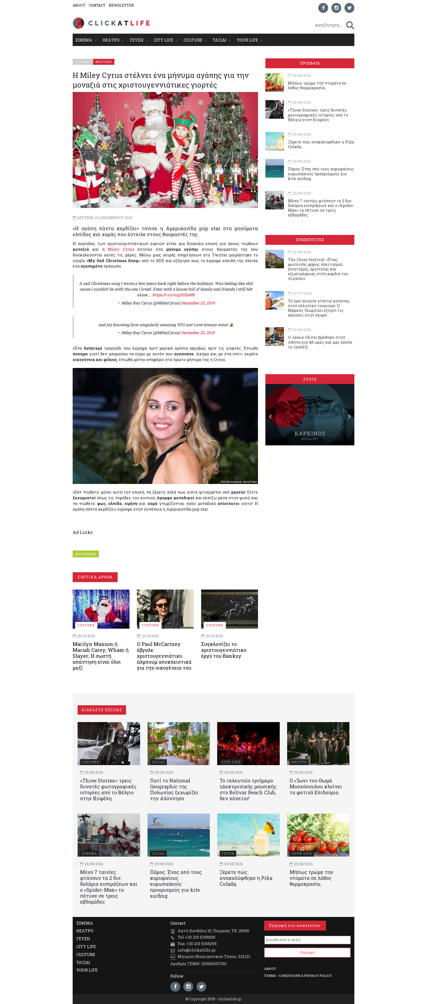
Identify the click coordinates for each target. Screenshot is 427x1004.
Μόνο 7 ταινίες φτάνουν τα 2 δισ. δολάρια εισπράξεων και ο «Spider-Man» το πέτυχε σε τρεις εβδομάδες (321, 208)
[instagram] (336, 8)
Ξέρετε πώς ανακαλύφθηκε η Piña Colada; (321, 144)
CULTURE (193, 40)
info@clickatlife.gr (197, 950)
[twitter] (349, 8)
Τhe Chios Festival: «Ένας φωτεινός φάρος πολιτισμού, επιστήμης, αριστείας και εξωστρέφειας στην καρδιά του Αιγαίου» (318, 269)
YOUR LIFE (247, 40)
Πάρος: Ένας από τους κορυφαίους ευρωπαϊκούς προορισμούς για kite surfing (321, 173)
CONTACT (97, 5)
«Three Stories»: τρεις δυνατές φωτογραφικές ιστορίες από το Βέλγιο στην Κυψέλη (318, 114)
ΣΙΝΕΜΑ (83, 40)
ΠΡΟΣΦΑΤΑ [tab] (310, 63)
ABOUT (79, 5)
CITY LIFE (163, 40)
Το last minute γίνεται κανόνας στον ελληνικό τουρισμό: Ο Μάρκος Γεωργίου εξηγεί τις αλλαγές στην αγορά (319, 308)
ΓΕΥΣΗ (136, 40)
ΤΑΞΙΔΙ (219, 40)
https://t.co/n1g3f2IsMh (173, 294)
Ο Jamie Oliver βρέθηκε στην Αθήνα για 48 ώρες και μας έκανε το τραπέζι (320, 342)
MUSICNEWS (85, 554)
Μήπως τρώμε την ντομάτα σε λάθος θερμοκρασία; (317, 85)
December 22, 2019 (198, 302)
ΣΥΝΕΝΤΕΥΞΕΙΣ (310, 239)
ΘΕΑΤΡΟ (111, 40)
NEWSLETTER (121, 5)
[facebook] (323, 8)
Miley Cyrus (121, 249)
